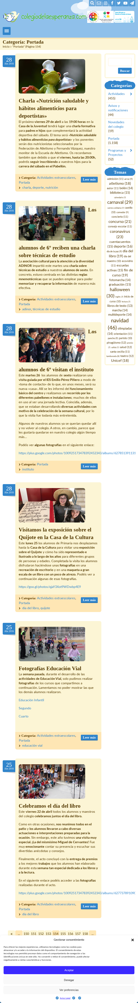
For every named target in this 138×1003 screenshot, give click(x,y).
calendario (120, 198)
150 (26, 934)
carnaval (120, 202)
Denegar (69, 980)
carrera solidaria (115, 208)
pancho (113, 338)
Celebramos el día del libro (49, 806)
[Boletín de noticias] (99, 3)
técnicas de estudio (46, 309)
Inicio (6, 46)
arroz (128, 179)
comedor (123, 212)
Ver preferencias (69, 989)
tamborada (112, 356)
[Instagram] (105, 3)
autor (113, 188)
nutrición (51, 187)
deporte (38, 187)
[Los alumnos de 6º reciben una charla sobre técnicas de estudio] (52, 223)
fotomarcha (120, 280)
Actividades (116, 94)
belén (126, 188)
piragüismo (116, 342)
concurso (120, 222)
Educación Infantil (31, 700)
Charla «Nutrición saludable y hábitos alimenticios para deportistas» (54, 108)
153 (48, 934)
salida (115, 347)
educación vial (32, 745)
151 (33, 934)
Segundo (25, 708)
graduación (120, 284)
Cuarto (23, 716)
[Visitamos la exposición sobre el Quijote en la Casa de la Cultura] (52, 505)
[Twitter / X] (119, 3)
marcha (120, 310)
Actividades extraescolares (56, 177)
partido (125, 338)
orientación (123, 334)
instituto (28, 469)
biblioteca (120, 192)
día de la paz (114, 251)
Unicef (120, 360)
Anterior (11, 934)
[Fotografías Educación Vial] (52, 644)
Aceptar (69, 970)
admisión (115, 179)
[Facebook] (112, 3)
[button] (132, 940)
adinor (26, 309)
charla (26, 187)
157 (77, 934)
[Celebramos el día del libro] (52, 781)
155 (63, 934)
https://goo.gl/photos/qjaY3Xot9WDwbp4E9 (50, 587)
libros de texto (120, 305)
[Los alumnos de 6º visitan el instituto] (52, 345)
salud (126, 347)
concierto (120, 216)
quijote (45, 608)
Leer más (89, 179)
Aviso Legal (65, 998)
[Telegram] (132, 3)
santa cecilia (120, 351)
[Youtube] (125, 3)
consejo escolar (120, 226)
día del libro (30, 608)
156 (70, 934)
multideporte (120, 314)
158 (85, 934)
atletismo (120, 183)
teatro (127, 356)
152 (41, 934)
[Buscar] (92, 3)
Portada (24, 182)
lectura (126, 302)
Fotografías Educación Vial (50, 668)
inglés (119, 297)
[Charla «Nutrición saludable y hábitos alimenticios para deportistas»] (52, 76)
